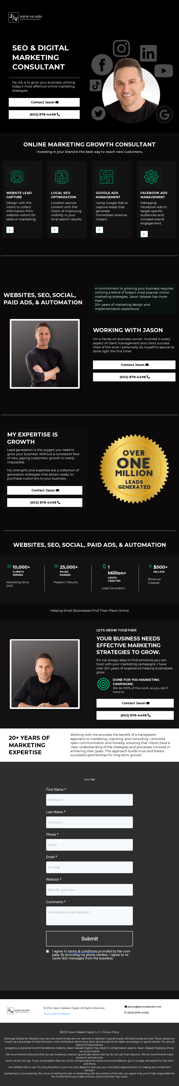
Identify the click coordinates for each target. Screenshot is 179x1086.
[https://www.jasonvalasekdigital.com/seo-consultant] (54, 230)
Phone (52, 834)
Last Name (55, 812)
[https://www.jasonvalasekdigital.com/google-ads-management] (99, 230)
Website (53, 879)
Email (51, 857)
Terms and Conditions (57, 1013)
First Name (56, 789)
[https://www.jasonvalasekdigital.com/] (89, 17)
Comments (56, 902)
